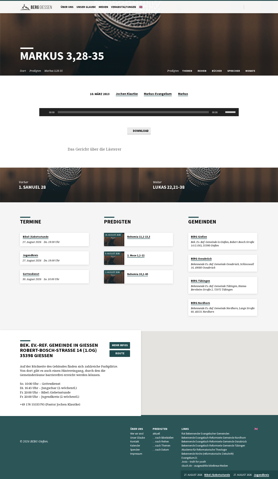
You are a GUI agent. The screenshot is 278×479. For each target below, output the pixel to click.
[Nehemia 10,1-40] (114, 277)
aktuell (156, 433)
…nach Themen (161, 445)
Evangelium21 (189, 457)
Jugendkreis (30, 255)
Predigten (35, 71)
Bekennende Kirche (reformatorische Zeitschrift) (208, 453)
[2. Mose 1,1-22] (114, 258)
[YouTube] (248, 7)
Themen (187, 70)
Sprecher (234, 70)
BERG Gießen (199, 236)
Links (185, 429)
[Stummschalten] (222, 112)
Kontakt (134, 441)
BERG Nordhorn (200, 303)
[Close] (274, 475)
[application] (139, 112)
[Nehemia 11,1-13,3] (114, 239)
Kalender (135, 445)
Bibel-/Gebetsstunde (35, 236)
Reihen (202, 70)
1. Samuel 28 (32, 187)
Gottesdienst (31, 274)
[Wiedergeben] (45, 112)
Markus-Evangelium (158, 94)
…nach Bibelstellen (163, 437)
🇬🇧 (140, 7)
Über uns (67, 7)
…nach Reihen (161, 441)
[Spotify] (253, 7)
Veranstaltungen (123, 7)
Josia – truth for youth (194, 461)
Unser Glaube (86, 7)
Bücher (217, 70)
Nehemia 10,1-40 (137, 274)
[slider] (231, 111)
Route (119, 353)
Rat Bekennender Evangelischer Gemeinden (205, 433)
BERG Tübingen (200, 281)
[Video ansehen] (128, 242)
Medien (103, 7)
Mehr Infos (120, 345)
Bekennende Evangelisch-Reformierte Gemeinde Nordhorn (214, 437)
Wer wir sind (136, 433)
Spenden (135, 449)
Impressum (136, 453)
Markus (183, 94)
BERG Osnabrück (201, 258)
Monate (250, 70)
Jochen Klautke (127, 94)
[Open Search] (240, 7)
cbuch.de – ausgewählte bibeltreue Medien (205, 465)
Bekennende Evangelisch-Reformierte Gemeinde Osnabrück (214, 441)
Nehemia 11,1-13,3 (138, 236)
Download (140, 131)
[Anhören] (131, 242)
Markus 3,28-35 (53, 71)
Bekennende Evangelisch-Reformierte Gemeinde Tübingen (213, 445)
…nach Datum (161, 449)
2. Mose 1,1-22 (135, 255)
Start (23, 71)
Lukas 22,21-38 (169, 187)
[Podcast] (257, 7)
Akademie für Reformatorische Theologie (204, 449)
